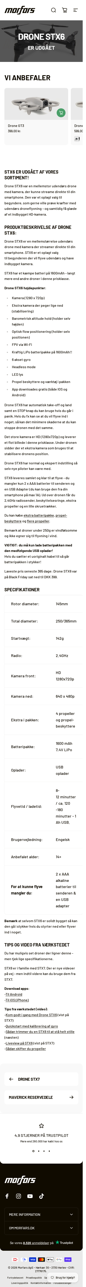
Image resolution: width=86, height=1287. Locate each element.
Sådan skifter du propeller (26, 1048)
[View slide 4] (49, 1151)
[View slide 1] (33, 1151)
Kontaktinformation (41, 1283)
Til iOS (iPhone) (17, 1000)
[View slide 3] (44, 1151)
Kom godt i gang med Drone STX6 (31, 1014)
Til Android (14, 994)
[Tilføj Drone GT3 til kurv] (61, 112)
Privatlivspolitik (34, 1277)
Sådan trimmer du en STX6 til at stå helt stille (40, 1031)
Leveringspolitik (19, 1283)
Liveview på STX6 (19, 1043)
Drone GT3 (16, 125)
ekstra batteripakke (39, 515)
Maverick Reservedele (31, 1097)
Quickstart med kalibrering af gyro (32, 1026)
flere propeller (38, 521)
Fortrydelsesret (15, 1277)
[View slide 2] (38, 1151)
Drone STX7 (29, 1079)
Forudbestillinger (62, 1283)
